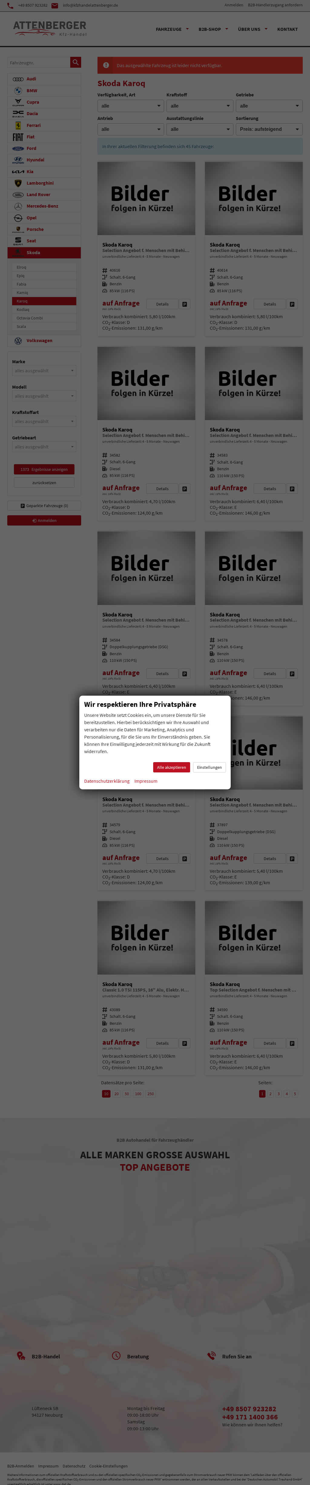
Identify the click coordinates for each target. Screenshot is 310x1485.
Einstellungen (209, 767)
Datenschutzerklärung (107, 781)
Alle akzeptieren (171, 767)
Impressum (145, 781)
